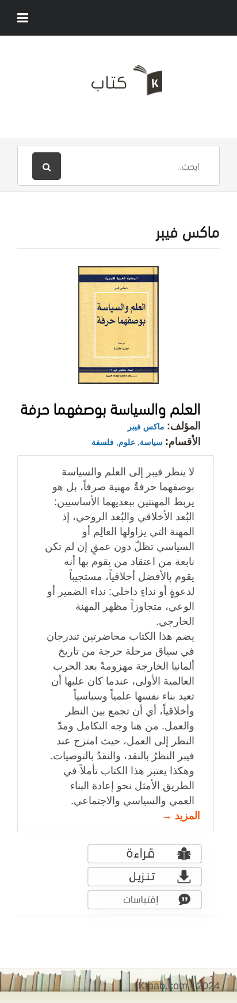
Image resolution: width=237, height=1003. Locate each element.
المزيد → (181, 815)
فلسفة (102, 442)
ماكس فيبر (146, 426)
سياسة (151, 442)
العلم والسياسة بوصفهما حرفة (111, 406)
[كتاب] (118, 84)
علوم (126, 442)
